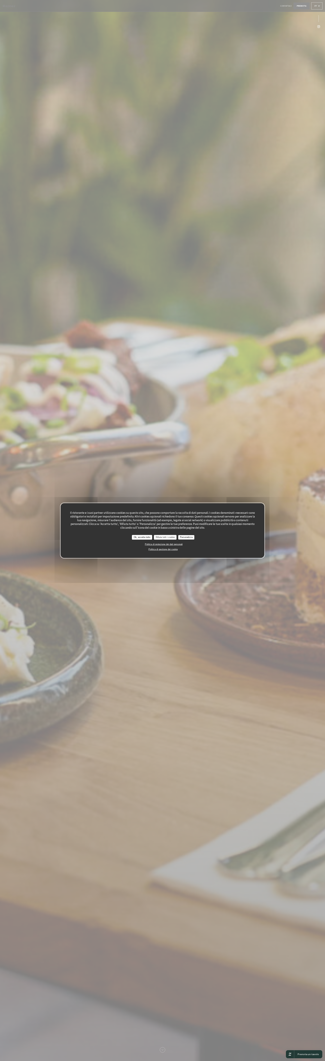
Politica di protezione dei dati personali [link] (164, 544)
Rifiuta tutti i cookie (165, 537)
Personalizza (186, 537)
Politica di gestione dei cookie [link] (163, 549)
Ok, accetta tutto (142, 537)
